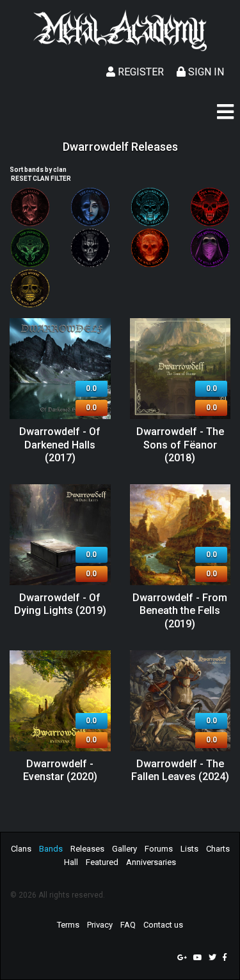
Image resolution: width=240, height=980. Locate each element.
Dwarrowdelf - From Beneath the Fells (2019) (179, 611)
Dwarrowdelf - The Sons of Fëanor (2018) (180, 444)
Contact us (163, 925)
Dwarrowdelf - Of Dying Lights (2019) (60, 604)
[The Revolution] (209, 247)
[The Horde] (209, 207)
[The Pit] (150, 247)
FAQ (128, 925)
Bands (51, 849)
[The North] (90, 247)
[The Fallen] (30, 207)
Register (139, 72)
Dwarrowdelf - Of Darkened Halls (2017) (59, 444)
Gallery (124, 849)
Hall (71, 862)
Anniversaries (151, 862)
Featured (102, 862)
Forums (159, 849)
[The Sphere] (30, 288)
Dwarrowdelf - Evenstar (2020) (60, 770)
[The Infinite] (30, 247)
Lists (189, 849)
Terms (68, 925)
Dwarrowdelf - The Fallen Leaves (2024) (180, 770)
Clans (21, 849)
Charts (218, 849)
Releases (87, 849)
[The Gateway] (90, 207)
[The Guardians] (150, 207)
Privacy (100, 925)
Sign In (205, 72)
